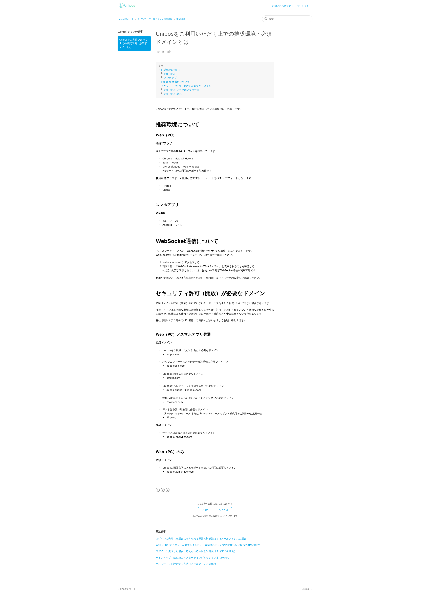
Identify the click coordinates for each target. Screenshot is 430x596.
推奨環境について (171, 69)
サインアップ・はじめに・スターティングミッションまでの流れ (192, 557)
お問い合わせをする (282, 5)
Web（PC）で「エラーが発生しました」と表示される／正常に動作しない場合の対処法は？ (208, 545)
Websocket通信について (175, 81)
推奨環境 (180, 19)
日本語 (305, 588)
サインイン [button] (303, 5)
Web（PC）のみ (173, 94)
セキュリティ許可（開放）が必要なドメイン (186, 85)
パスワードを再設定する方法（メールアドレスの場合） (187, 563)
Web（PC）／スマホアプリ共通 (181, 89)
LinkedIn (167, 490)
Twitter (163, 490)
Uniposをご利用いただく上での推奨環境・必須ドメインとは (133, 43)
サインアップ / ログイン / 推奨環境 (155, 19)
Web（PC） (170, 73)
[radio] (205, 509)
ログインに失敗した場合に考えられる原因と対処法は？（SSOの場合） (196, 551)
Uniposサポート (126, 19)
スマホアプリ (171, 77)
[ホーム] (127, 8)
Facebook (158, 490)
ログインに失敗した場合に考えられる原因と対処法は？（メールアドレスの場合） (202, 538)
